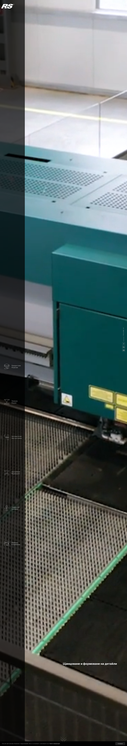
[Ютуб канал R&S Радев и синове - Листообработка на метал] (123, 350)
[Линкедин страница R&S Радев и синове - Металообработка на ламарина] (123, 347)
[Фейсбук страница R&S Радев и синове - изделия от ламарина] (123, 343)
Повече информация (54, 743)
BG (123, 5)
